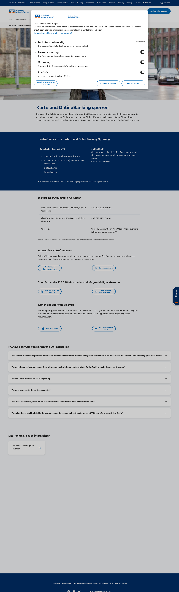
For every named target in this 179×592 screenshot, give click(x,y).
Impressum (64, 33)
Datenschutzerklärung (44, 33)
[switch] (142, 52)
